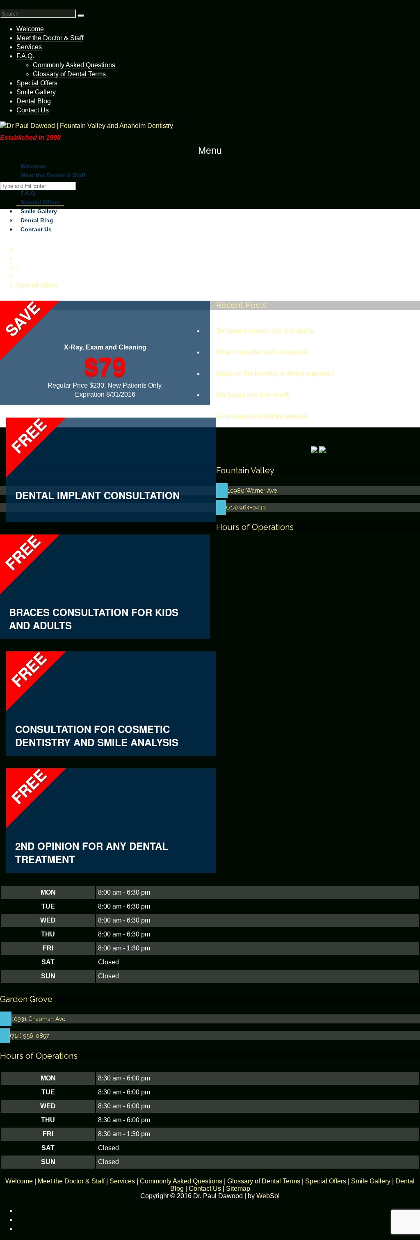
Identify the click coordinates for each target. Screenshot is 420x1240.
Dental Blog (33, 101)
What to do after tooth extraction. (262, 352)
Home (25, 258)
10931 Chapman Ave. (38, 1019)
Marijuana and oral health (253, 394)
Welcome (30, 28)
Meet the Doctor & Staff (49, 37)
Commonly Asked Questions (74, 65)
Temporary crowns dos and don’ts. (265, 330)
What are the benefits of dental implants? (275, 373)
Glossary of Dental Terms (69, 74)
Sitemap (238, 1188)
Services (29, 46)
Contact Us (205, 1188)
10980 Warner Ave (252, 490)
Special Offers (36, 83)
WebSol (268, 1195)
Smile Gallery (36, 92)
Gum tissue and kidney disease (261, 416)
